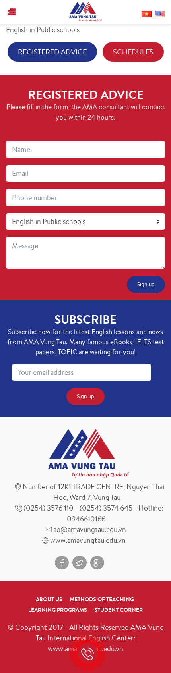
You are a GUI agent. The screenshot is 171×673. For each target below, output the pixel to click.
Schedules (133, 51)
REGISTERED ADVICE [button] (52, 51)
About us (49, 599)
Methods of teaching (102, 599)
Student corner (118, 610)
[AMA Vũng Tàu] (85, 10)
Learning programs (57, 610)
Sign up (146, 284)
